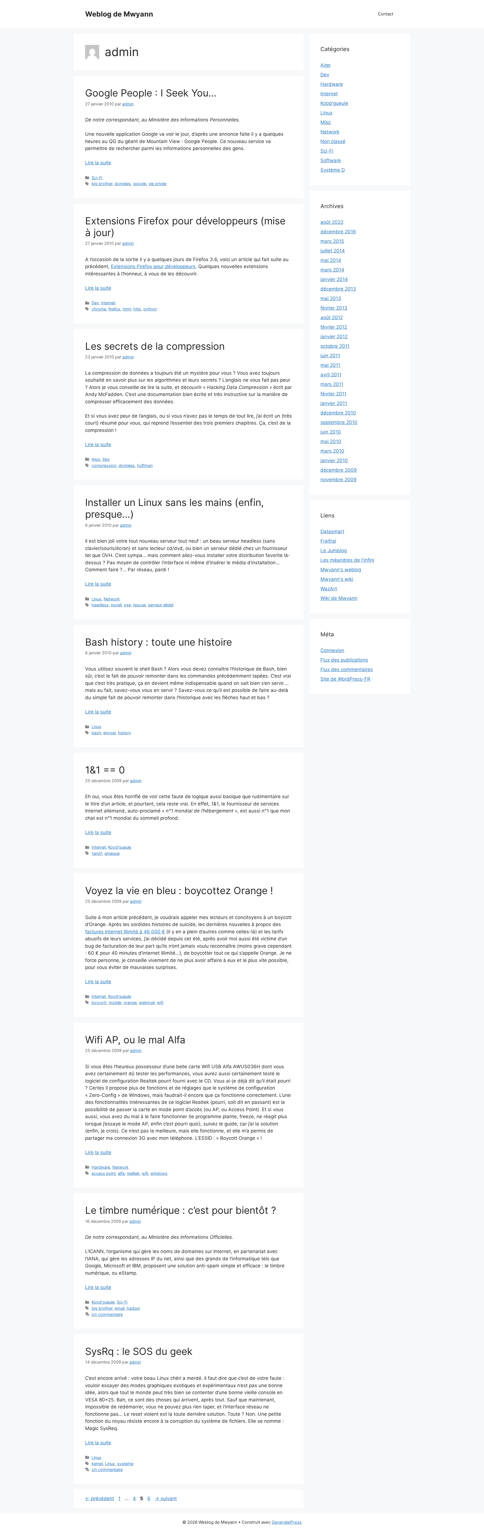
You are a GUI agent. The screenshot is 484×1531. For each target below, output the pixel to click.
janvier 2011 (333, 403)
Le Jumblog (333, 550)
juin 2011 (330, 355)
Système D (332, 170)
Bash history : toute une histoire (158, 642)
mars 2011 (331, 384)
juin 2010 (330, 432)
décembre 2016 (338, 231)
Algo (96, 459)
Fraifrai (328, 541)
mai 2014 (330, 260)
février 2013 (333, 308)
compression (104, 465)
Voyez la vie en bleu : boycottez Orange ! (179, 890)
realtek (133, 1173)
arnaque (112, 853)
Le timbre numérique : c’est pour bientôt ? (180, 1210)
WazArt (328, 588)
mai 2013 (330, 298)
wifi (160, 1002)
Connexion (332, 650)
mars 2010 (332, 451)
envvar (109, 732)
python (150, 309)
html (127, 309)
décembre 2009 (338, 470)
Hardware (101, 1167)
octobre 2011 (335, 346)
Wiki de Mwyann (338, 598)
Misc (325, 122)
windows (158, 1173)
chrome (99, 309)
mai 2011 (330, 365)
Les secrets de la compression (155, 346)
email (119, 1308)
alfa (121, 1173)
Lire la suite (98, 162)
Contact (385, 14)
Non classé (332, 141)
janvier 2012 (334, 336)
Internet (108, 302)
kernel (97, 1463)
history (124, 732)
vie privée (157, 183)
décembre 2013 (338, 289)
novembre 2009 (338, 479)
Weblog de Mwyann (119, 14)
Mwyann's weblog (340, 569)
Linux (96, 599)
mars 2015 (332, 241)
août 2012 (331, 317)
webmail (147, 1002)
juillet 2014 (332, 251)
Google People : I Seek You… (151, 93)
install (116, 604)
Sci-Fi (97, 177)
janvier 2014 (334, 279)
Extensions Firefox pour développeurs (153, 266)
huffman (145, 465)
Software (330, 160)
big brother (102, 183)
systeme (125, 1463)
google (139, 183)
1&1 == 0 (105, 770)
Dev (95, 302)
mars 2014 (332, 270)
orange (130, 1002)
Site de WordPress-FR (345, 679)
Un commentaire (107, 1314)
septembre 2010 (338, 422)
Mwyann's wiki (336, 579)
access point (104, 1173)
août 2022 (331, 222)
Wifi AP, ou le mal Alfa (135, 1040)
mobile (115, 1002)
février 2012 (333, 327)
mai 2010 (330, 441)
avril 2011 (330, 374)
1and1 (97, 853)
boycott (99, 1002)
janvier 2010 (334, 460)
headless (100, 604)
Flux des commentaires (346, 669)
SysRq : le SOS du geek (138, 1351)
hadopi (133, 1308)
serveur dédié (160, 604)
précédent (99, 1498)
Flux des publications (344, 660)
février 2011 (333, 394)
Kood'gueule (119, 847)
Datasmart (332, 531)
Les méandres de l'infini (347, 560)
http (137, 309)
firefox (114, 309)
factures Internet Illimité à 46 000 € (125, 931)
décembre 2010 (338, 413)
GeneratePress (287, 1522)
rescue (139, 604)
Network (112, 599)
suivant (166, 1498)
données (123, 183)
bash (96, 732)
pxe (127, 604)
